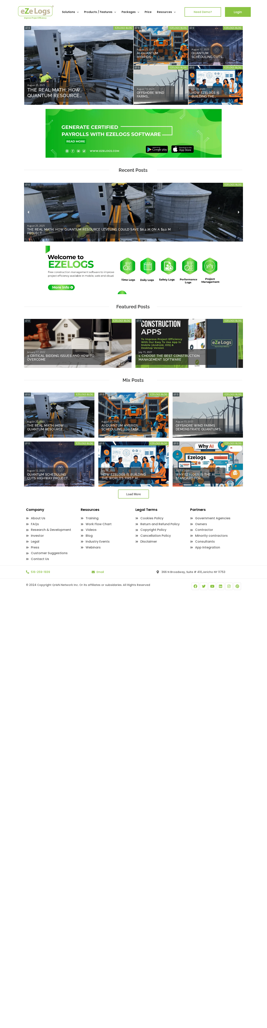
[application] (77, 12)
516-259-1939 (40, 572)
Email (100, 572)
